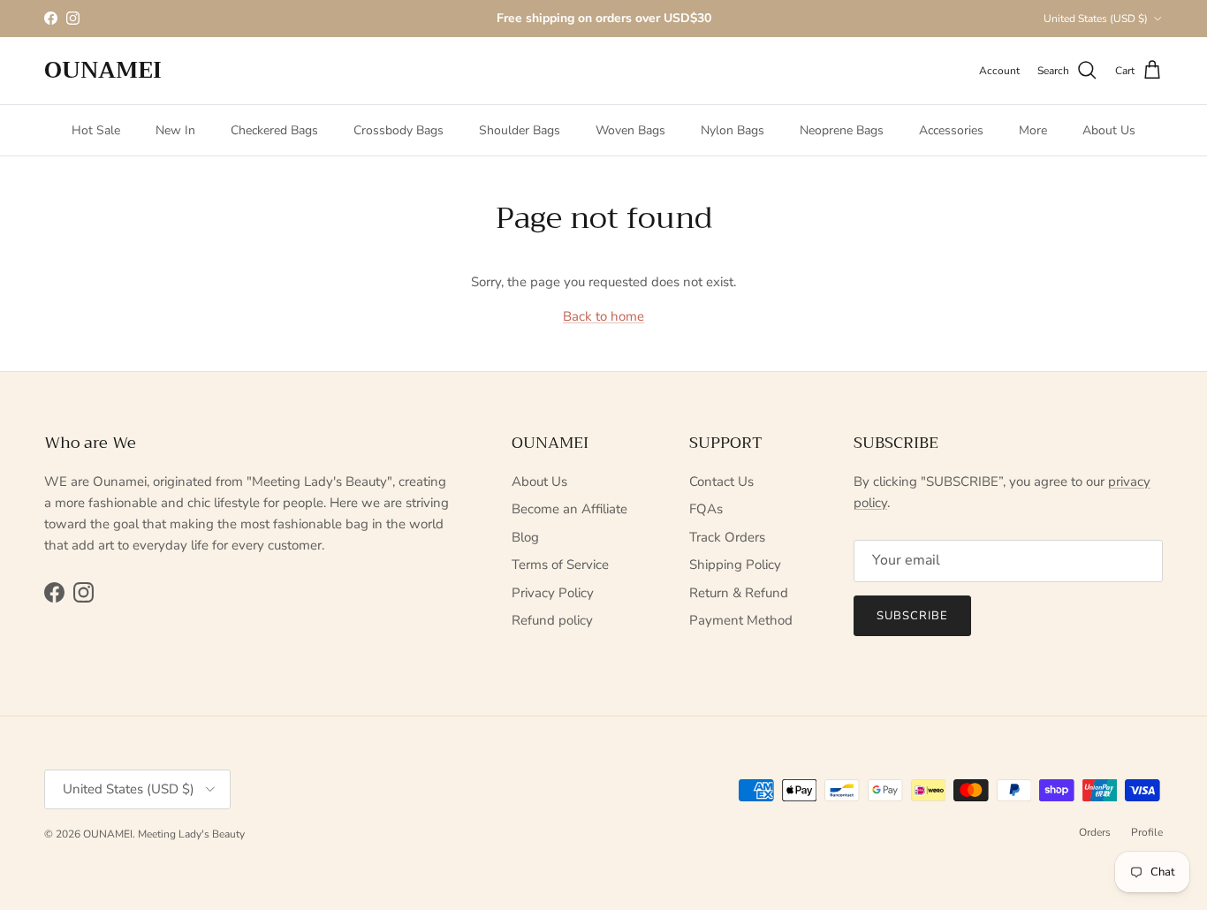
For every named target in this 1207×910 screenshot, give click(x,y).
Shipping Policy (735, 564)
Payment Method (741, 620)
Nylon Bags (732, 130)
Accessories (951, 130)
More (1033, 130)
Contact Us (721, 481)
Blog (525, 537)
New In (175, 130)
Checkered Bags (274, 130)
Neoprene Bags (842, 130)
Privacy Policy (553, 593)
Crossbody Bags (398, 130)
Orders (1095, 832)
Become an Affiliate (569, 509)
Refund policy (552, 620)
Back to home (603, 316)
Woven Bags (630, 130)
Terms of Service (560, 564)
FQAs (706, 509)
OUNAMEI (108, 834)
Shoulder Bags (519, 130)
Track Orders (727, 537)
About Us (1108, 130)
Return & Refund (738, 593)
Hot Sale (96, 130)
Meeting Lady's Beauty (191, 834)
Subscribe (912, 616)
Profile (1147, 832)
